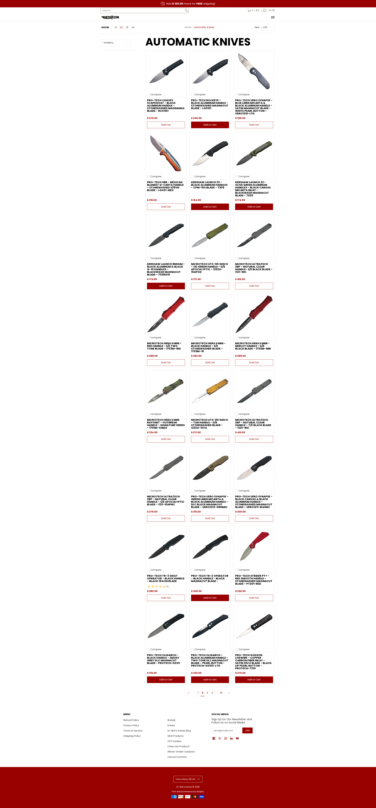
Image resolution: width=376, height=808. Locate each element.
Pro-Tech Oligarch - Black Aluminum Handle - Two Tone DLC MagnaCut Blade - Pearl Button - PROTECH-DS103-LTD (209, 660)
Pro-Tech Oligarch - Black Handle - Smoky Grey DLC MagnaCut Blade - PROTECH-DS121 (163, 659)
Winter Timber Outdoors (181, 751)
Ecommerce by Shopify (192, 791)
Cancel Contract (177, 757)
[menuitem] (253, 10)
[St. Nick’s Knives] (110, 17)
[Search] (186, 10)
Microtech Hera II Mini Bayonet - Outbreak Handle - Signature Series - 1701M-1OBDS (166, 424)
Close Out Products (178, 746)
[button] (214, 738)
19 (221, 692)
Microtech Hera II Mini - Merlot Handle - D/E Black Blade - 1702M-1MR (253, 345)
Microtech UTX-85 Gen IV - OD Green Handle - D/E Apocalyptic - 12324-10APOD (209, 268)
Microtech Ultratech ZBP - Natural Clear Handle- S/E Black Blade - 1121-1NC (254, 268)
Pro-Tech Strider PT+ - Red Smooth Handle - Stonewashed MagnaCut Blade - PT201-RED (253, 580)
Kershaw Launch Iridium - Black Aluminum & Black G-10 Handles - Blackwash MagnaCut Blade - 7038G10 (166, 269)
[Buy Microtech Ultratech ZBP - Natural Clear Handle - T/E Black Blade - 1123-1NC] (254, 391)
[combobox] (142, 10)
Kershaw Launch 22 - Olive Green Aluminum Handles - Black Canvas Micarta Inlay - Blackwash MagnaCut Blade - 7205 (253, 188)
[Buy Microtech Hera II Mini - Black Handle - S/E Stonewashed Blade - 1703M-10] (210, 314)
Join (247, 730)
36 (127, 27)
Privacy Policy (131, 725)
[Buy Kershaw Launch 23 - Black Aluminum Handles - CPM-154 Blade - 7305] (210, 153)
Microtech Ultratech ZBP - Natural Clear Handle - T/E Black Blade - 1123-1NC (253, 424)
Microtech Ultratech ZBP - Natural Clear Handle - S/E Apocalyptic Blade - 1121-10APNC (165, 500)
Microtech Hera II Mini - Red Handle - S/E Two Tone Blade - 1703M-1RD (164, 345)
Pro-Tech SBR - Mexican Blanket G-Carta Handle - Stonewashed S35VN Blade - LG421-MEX (165, 186)
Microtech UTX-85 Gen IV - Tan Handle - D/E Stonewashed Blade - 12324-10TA (209, 424)
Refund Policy (131, 720)
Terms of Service (132, 730)
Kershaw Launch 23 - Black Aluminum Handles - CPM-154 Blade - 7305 (209, 184)
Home (187, 27)
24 (121, 27)
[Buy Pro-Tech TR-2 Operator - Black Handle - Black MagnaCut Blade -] (210, 547)
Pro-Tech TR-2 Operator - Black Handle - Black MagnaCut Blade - (209, 578)
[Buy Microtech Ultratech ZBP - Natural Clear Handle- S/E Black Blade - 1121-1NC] (254, 235)
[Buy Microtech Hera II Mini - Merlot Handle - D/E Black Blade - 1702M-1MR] (254, 314)
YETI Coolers (174, 741)
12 (116, 27)
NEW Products (175, 736)
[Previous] (190, 693)
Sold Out (166, 124)
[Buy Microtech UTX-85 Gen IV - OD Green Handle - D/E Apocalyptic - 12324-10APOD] (210, 235)
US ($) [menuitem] (272, 10)
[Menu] (273, 17)
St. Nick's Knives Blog (179, 730)
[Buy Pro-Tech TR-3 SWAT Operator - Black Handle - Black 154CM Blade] (166, 547)
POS (174, 791)
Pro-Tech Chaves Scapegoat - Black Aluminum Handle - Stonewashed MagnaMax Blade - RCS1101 (166, 105)
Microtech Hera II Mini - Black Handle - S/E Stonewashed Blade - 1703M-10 (208, 347)
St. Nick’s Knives (184, 787)
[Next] (230, 693)
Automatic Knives (204, 27)
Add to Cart (210, 124)
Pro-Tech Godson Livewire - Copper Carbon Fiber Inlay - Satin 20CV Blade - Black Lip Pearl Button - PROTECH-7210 (253, 661)
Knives (171, 725)
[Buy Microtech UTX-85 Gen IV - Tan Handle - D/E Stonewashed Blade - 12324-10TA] (210, 391)
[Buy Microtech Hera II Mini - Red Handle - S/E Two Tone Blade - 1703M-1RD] (166, 314)
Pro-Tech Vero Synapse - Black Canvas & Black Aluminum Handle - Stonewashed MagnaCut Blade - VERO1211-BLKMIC (253, 502)
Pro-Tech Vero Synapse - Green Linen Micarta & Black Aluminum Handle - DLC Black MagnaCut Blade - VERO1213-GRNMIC (209, 502)
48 (132, 27)
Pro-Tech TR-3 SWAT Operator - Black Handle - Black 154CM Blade (165, 578)
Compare (155, 94)
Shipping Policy (132, 736)
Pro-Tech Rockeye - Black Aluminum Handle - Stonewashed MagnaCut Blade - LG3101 (209, 104)
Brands (171, 720)
